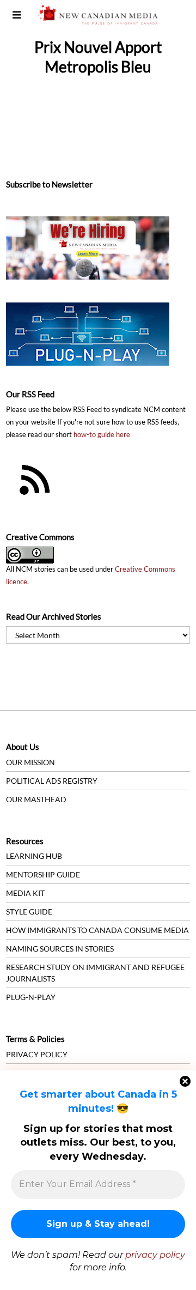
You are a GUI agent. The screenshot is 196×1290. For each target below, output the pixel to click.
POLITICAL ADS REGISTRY (51, 780)
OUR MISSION (30, 762)
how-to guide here (102, 435)
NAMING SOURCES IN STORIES (60, 948)
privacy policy (155, 1255)
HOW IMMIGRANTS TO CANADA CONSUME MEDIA (97, 930)
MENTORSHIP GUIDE (43, 874)
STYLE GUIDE (29, 911)
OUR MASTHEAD (36, 799)
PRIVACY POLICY (37, 1054)
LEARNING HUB (34, 856)
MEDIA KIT (25, 893)
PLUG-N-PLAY (31, 997)
